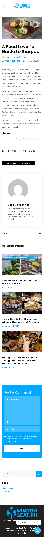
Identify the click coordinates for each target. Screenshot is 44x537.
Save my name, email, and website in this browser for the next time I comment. (23, 439)
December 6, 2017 (10, 151)
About (8, 528)
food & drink (10, 163)
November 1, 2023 (9, 367)
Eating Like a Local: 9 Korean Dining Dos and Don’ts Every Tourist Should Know (19, 360)
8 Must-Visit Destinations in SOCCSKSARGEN (19, 282)
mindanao (27, 163)
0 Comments (29, 151)
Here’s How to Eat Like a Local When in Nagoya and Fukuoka (20, 321)
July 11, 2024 (7, 287)
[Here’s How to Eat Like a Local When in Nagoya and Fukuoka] (22, 303)
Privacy (10, 530)
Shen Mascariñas (13, 61)
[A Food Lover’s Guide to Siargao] (22, 189)
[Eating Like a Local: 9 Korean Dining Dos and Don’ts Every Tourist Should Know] (22, 341)
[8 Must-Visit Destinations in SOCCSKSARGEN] (22, 264)
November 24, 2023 (10, 326)
